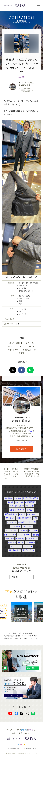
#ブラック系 (28, 546)
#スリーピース (30, 346)
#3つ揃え (17, 498)
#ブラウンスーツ (32, 514)
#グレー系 (30, 343)
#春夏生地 (8, 498)
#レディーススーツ (17, 510)
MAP (30, 431)
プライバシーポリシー (12, 748)
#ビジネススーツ (29, 350)
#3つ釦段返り (30, 542)
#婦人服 (10, 502)
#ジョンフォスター (14, 346)
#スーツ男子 (15, 526)
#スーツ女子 (10, 518)
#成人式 (20, 542)
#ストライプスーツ (15, 550)
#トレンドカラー (13, 350)
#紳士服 (22, 514)
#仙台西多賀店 (30, 502)
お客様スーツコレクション (16, 492)
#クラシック (19, 502)
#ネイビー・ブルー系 (27, 522)
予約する (22, 449)
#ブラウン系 (20, 538)
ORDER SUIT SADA (18, 754)
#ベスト (21, 353)
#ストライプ (30, 506)
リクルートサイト (29, 748)
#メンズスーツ (11, 530)
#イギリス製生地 (15, 343)
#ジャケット (12, 542)
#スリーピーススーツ (16, 506)
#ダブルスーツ (27, 526)
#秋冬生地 (23, 530)
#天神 (35, 518)
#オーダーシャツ (10, 535)
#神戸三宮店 (9, 538)
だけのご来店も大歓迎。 (21, 594)
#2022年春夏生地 (23, 518)
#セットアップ (11, 522)
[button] (38, 5)
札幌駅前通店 (21, 419)
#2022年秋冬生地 (30, 498)
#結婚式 (36, 535)
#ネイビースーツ (28, 550)
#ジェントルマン (32, 539)
